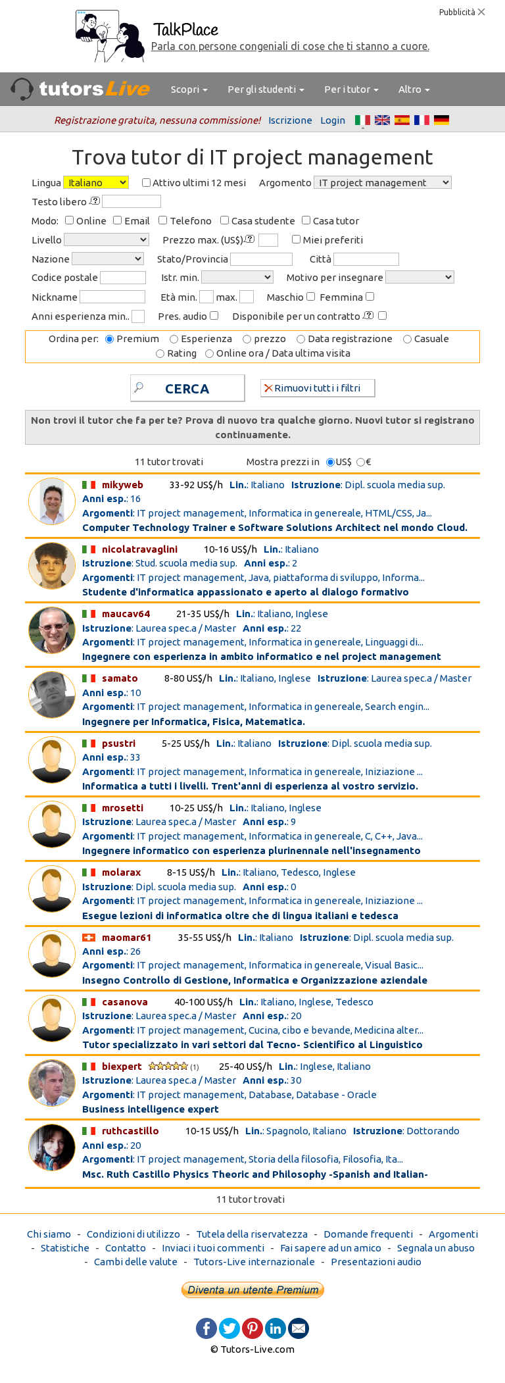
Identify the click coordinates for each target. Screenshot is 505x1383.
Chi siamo (49, 1234)
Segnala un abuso (436, 1247)
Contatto (125, 1247)
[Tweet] (229, 1327)
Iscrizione (290, 120)
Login (332, 120)
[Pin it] (252, 1327)
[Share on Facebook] (206, 1327)
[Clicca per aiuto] (95, 201)
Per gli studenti (263, 89)
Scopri (186, 89)
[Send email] (298, 1327)
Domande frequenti (368, 1234)
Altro (410, 89)
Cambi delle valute (136, 1261)
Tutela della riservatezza (252, 1234)
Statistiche (65, 1247)
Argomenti (453, 1234)
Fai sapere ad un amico (330, 1247)
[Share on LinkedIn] (275, 1327)
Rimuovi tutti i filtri (317, 387)
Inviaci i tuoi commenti (213, 1247)
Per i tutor (348, 89)
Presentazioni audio (376, 1261)
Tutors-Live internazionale (254, 1261)
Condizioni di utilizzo (133, 1234)
